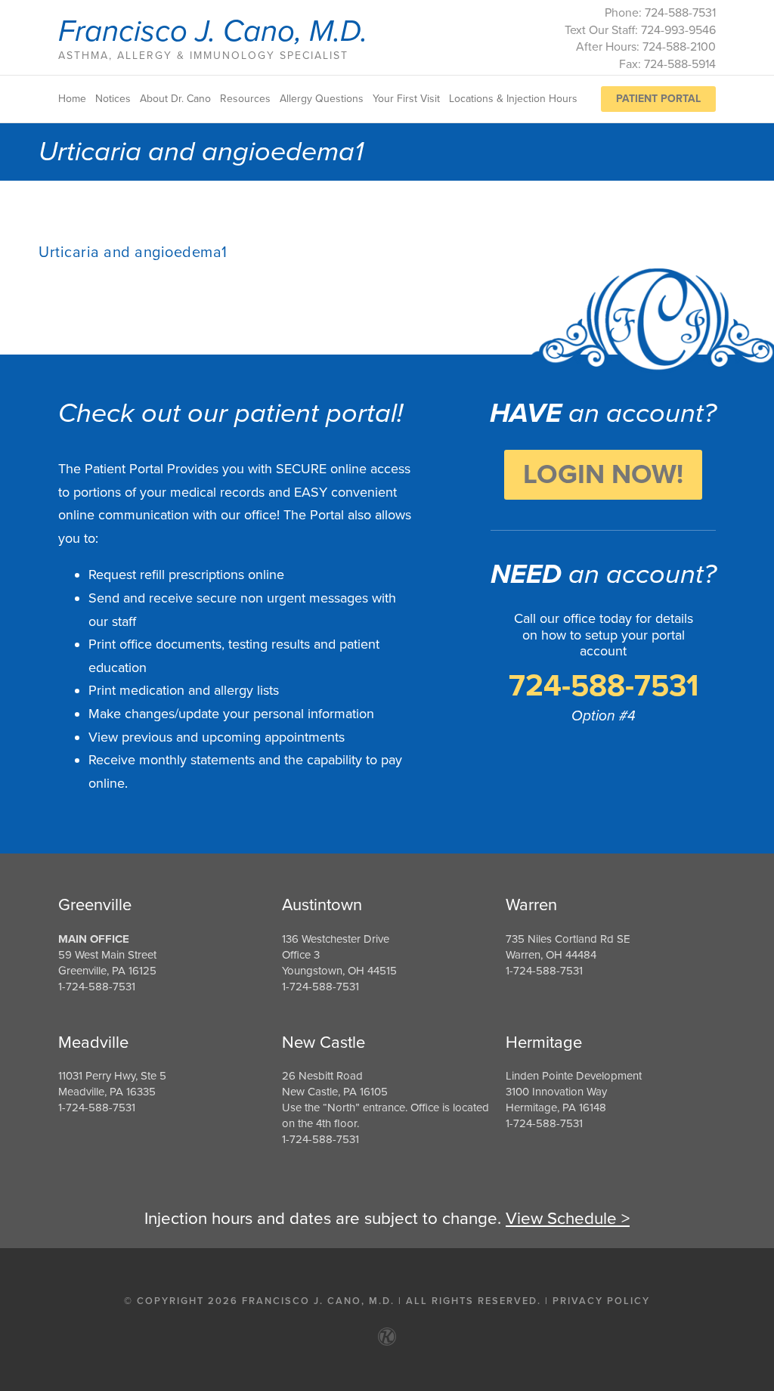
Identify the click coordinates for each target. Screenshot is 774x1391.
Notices (113, 99)
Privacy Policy (601, 1301)
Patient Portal (658, 98)
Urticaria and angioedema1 (133, 252)
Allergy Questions (322, 99)
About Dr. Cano (175, 99)
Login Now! (603, 474)
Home (72, 99)
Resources (245, 99)
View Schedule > (568, 1218)
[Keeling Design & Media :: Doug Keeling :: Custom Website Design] (387, 1336)
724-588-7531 (603, 686)
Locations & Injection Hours (513, 99)
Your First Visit (406, 99)
